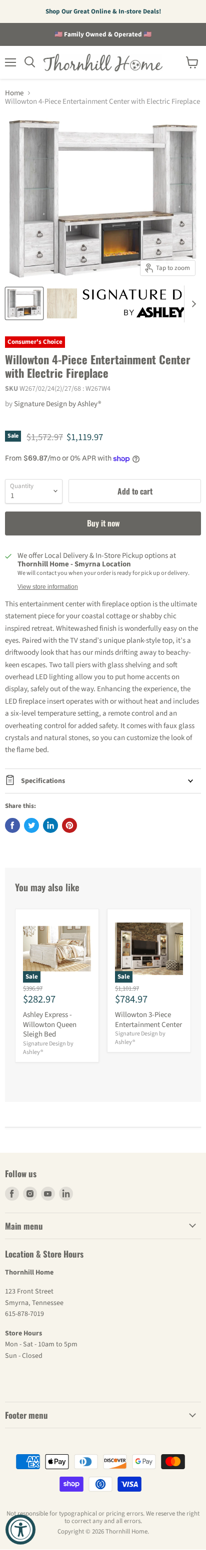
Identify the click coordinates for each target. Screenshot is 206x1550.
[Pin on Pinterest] (69, 825)
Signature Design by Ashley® (57, 404)
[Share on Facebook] (12, 825)
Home (14, 93)
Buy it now (103, 523)
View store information (48, 586)
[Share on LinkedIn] (50, 825)
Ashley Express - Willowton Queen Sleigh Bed (49, 1024)
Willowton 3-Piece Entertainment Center (148, 1020)
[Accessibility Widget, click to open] (21, 1530)
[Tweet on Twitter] (31, 825)
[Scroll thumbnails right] (192, 303)
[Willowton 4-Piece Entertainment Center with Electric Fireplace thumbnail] (24, 303)
